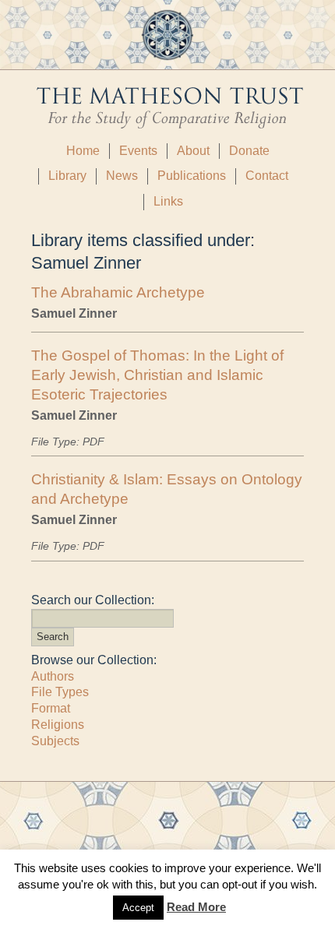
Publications (191, 175)
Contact (266, 175)
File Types (60, 692)
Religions (57, 724)
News (122, 175)
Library (67, 175)
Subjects (55, 741)
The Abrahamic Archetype (118, 292)
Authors (52, 676)
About (193, 150)
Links (168, 201)
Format (50, 708)
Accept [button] (138, 907)
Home (83, 150)
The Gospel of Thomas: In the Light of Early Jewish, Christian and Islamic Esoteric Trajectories (157, 375)
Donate (249, 150)
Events (138, 150)
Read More (196, 906)
